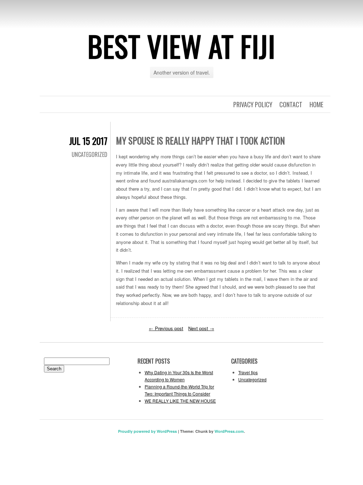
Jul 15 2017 (88, 140)
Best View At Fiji (181, 46)
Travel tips (248, 372)
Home (316, 104)
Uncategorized (89, 154)
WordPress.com (229, 431)
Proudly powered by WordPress (147, 431)
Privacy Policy (252, 104)
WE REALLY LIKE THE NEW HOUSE (180, 401)
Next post (201, 328)
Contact (290, 104)
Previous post (166, 328)
